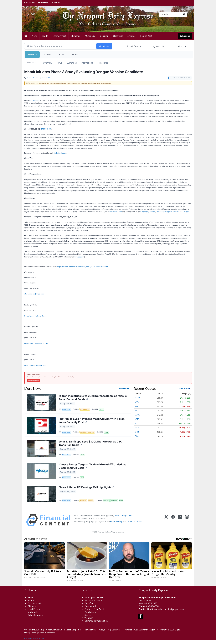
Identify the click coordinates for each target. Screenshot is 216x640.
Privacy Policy (116, 521)
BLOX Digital (175, 630)
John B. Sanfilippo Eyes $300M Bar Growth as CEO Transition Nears (90, 443)
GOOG (137, 415)
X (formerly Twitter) (147, 212)
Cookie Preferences (46, 632)
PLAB (106, 432)
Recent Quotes (134, 46)
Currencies (72, 62)
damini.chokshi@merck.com (35, 365)
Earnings (83, 500)
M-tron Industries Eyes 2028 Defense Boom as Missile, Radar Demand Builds (93, 397)
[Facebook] (173, 520)
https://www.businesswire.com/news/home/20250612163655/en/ (82, 267)
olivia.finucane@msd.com (34, 294)
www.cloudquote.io (123, 515)
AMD (137, 406)
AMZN (137, 398)
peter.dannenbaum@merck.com (36, 343)
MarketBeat (66, 409)
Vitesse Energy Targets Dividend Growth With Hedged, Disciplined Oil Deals (93, 466)
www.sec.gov (79, 257)
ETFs (61, 54)
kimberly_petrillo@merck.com (35, 316)
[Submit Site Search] (184, 14)
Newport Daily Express (49, 630)
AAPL (137, 402)
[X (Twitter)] (166, 520)
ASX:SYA (114, 500)
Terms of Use (90, 630)
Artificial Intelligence (87, 432)
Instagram (168, 212)
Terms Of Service (134, 521)
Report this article (33, 380)
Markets (32, 54)
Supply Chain (84, 409)
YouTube (176, 212)
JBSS (82, 455)
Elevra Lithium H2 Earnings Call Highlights (86, 487)
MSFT (137, 423)
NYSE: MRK (34, 100)
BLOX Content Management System (150, 630)
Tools (75, 54)
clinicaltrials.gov (60, 153)
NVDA (137, 427)
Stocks (48, 54)
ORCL (137, 432)
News (59, 62)
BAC (136, 410)
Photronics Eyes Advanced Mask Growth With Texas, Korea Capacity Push (92, 420)
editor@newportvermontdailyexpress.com (165, 609)
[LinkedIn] (180, 520)
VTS (82, 478)
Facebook (160, 212)
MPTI (101, 409)
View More (124, 388)
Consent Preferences (34, 638)
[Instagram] (187, 520)
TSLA (137, 436)
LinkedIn (186, 212)
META (137, 419)
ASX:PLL (106, 500)
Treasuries (103, 62)
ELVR (121, 500)
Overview (47, 62)
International (87, 62)
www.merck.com (115, 212)
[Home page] (105, 14)
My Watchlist (159, 46)
